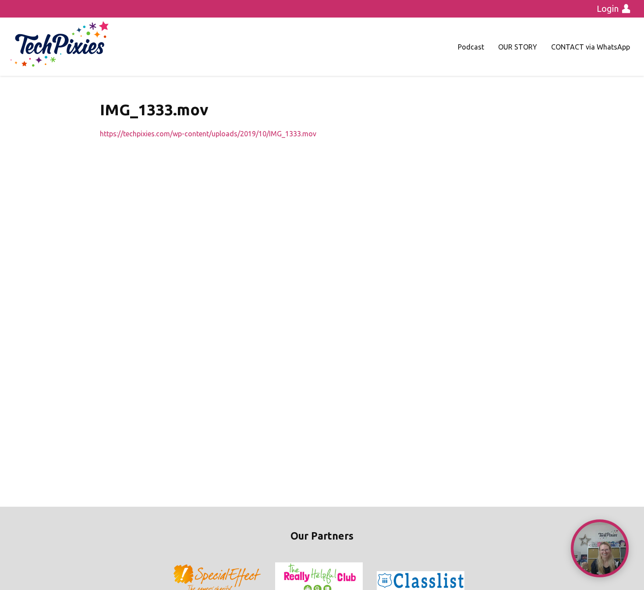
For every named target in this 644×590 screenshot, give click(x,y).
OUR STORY (517, 47)
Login (608, 9)
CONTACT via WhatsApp (590, 47)
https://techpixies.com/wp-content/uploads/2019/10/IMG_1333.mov (208, 134)
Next (464, 581)
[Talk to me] (600, 548)
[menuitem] (471, 46)
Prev (180, 581)
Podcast (471, 47)
